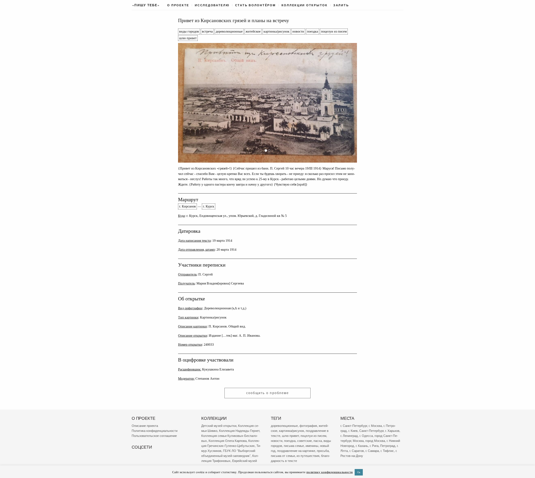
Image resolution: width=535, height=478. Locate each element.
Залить (341, 5)
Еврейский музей (244, 461)
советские (304, 441)
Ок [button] (358, 472)
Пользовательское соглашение (154, 436)
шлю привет (188, 38)
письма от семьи (283, 456)
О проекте (178, 5)
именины (312, 446)
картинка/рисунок (276, 31)
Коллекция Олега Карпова (228, 441)
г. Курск (208, 206)
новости (298, 31)
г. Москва (375, 425)
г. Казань (362, 446)
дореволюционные (229, 31)
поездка (312, 31)
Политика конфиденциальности (154, 430)
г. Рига (374, 446)
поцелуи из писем (334, 31)
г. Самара (372, 451)
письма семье (294, 446)
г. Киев (353, 430)
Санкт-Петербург (371, 430)
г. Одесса (366, 436)
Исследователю (212, 5)
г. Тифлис (387, 451)
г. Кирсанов (187, 206)
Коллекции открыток (305, 5)
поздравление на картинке (296, 451)
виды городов (189, 31)
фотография (308, 425)
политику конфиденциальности (329, 472)
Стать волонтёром (255, 5)
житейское (253, 31)
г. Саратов (356, 451)
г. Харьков (392, 430)
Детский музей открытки (218, 425)
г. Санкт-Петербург (353, 425)
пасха (317, 441)
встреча (207, 31)
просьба (323, 451)
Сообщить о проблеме (267, 393)
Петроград (387, 446)
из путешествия (308, 456)
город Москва (375, 441)
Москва (358, 441)
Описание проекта (145, 425)
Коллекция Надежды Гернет (239, 430)
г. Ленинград (349, 436)
